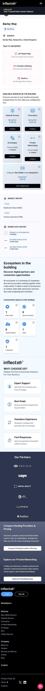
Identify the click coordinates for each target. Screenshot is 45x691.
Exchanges (12, 143)
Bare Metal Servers (8, 615)
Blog (3, 658)
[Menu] (41, 3)
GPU (2, 631)
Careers (4, 648)
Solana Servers (7, 634)
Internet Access (12, 115)
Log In (7, 594)
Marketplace (6, 603)
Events (3, 655)
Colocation (32, 115)
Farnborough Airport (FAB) (13, 217)
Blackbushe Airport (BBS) (13, 208)
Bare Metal (19, 173)
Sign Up (21, 594)
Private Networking (8, 625)
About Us (4, 645)
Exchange (5, 628)
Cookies (4, 686)
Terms (3, 682)
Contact (4, 665)
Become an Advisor (9, 651)
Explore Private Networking (22, 579)
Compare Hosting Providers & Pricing (22, 548)
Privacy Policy (6, 679)
